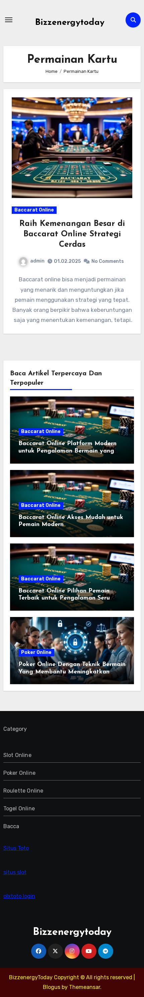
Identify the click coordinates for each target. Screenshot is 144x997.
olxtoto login (19, 896)
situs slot (14, 872)
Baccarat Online (34, 210)
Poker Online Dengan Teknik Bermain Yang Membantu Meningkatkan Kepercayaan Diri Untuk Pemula (72, 672)
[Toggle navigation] (8, 20)
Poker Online (36, 652)
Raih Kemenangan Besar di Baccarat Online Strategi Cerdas (72, 234)
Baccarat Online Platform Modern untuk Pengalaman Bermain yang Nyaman (67, 451)
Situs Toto (16, 848)
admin (37, 261)
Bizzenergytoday (69, 22)
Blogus (51, 987)
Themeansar (84, 987)
